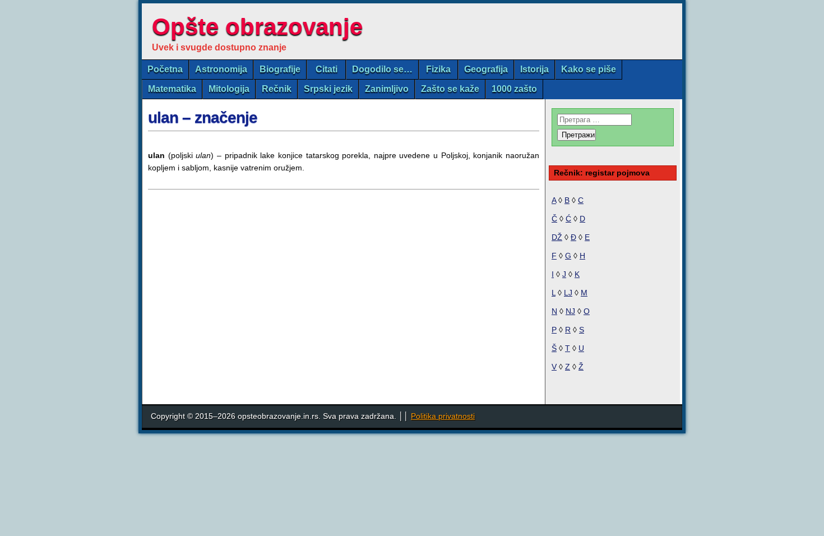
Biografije (280, 69)
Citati (326, 69)
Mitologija (229, 89)
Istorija (534, 69)
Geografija (486, 69)
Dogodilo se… (382, 69)
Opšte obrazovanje (257, 26)
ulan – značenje (202, 117)
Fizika (438, 69)
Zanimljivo (387, 89)
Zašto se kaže (450, 89)
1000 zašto (514, 89)
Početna (165, 69)
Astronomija (221, 69)
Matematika (172, 89)
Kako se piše (588, 69)
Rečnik (276, 89)
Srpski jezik (328, 89)
